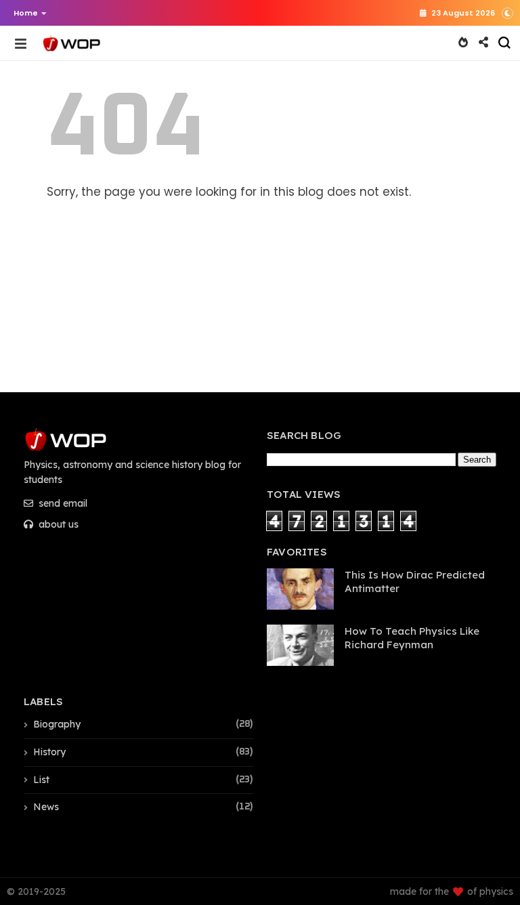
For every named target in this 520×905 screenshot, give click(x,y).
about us (57, 524)
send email (61, 503)
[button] (27, 12)
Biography (57, 724)
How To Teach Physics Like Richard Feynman (412, 638)
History (49, 752)
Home (26, 12)
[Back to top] (486, 838)
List (41, 780)
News (46, 807)
